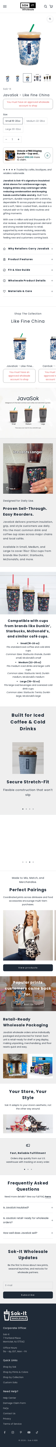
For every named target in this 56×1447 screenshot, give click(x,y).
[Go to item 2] (17, 77)
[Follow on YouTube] (28, 1432)
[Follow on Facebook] (4, 1432)
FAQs (6, 1408)
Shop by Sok (9, 1366)
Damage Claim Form (14, 1403)
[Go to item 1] (7, 77)
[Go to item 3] (27, 77)
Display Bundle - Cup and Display (29, 153)
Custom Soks (10, 1382)
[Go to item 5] (47, 77)
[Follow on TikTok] (37, 1432)
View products (28, 967)
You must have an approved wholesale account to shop (28, 103)
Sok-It (7, 89)
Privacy (7, 1418)
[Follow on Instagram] (12, 1432)
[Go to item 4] (37, 77)
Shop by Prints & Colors (15, 1372)
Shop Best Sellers (28, 1004)
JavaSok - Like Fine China (19, 366)
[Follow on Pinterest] (20, 1432)
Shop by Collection (13, 1377)
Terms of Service (12, 1423)
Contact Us (9, 1413)
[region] (28, 1154)
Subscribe (28, 1294)
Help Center (9, 1397)
